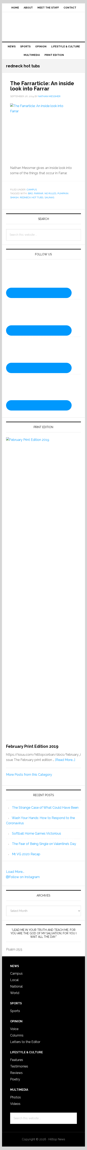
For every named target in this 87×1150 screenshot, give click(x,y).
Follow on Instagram (24, 877)
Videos (15, 1104)
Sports (15, 1011)
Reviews (16, 1073)
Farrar (38, 193)
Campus (32, 189)
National (16, 986)
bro (30, 193)
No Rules (50, 193)
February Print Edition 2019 (32, 746)
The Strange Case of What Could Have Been (45, 807)
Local (14, 980)
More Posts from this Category (29, 775)
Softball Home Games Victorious (36, 833)
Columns (16, 1035)
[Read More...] (65, 760)
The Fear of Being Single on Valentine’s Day (44, 844)
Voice (14, 1029)
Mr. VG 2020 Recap (26, 854)
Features (16, 1060)
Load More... (15, 872)
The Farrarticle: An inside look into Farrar (42, 86)
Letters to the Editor (25, 1042)
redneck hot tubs (31, 197)
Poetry (15, 1079)
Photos (15, 1097)
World (14, 993)
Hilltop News (43, 25)
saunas (49, 197)
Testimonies (19, 1066)
